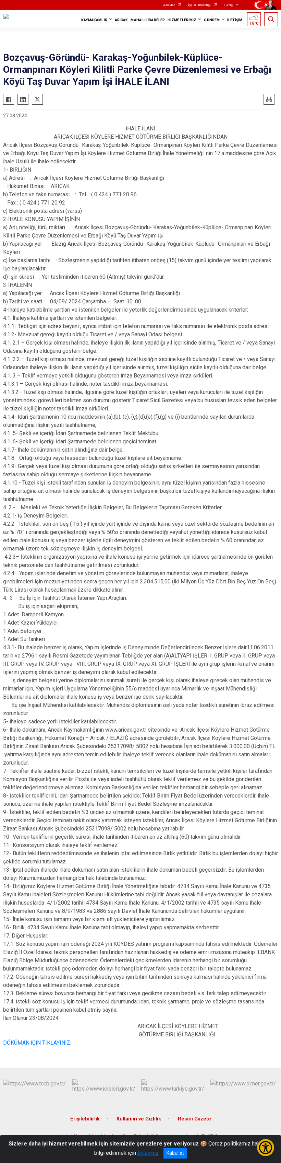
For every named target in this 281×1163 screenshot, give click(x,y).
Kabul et (175, 1153)
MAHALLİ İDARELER (148, 20)
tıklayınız (148, 1153)
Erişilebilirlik (85, 1119)
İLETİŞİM (234, 20)
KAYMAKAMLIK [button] (94, 20)
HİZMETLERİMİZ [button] (182, 20)
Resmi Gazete (194, 1119)
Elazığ (228, 5)
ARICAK (121, 20)
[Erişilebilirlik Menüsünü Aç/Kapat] (265, 1147)
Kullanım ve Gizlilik (139, 1119)
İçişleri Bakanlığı (199, 5)
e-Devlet (169, 5)
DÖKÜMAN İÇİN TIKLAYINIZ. (37, 1042)
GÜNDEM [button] (212, 20)
